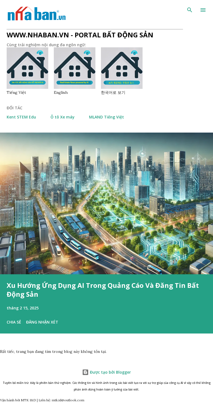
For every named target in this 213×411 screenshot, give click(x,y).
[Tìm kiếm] (189, 10)
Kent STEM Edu (21, 117)
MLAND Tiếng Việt (106, 117)
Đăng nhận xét (42, 322)
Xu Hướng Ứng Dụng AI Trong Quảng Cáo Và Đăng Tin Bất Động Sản (103, 290)
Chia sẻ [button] (14, 322)
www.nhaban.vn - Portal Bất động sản (80, 34)
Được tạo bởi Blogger (110, 372)
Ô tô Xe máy (62, 117)
